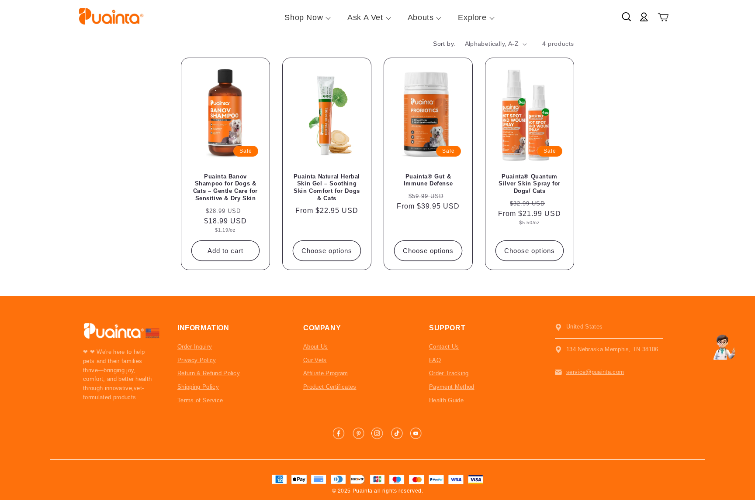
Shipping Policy (198, 387)
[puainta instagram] (377, 433)
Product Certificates (330, 387)
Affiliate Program (325, 373)
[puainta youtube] (416, 433)
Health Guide (446, 400)
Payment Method (451, 387)
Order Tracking (449, 373)
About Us (315, 346)
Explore (472, 17)
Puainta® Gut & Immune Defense (428, 180)
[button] (663, 17)
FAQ (435, 360)
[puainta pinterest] (358, 433)
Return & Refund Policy (208, 373)
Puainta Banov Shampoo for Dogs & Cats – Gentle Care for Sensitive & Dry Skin (225, 187)
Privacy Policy (196, 360)
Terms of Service (200, 400)
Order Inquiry (194, 346)
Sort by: (444, 43)
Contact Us (444, 346)
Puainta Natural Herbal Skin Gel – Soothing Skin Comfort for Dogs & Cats (327, 187)
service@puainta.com (595, 372)
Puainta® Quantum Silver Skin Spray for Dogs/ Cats (530, 184)
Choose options (326, 250)
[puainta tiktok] (397, 433)
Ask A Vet (365, 17)
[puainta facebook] (339, 433)
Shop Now (303, 17)
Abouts (421, 17)
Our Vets (315, 360)
